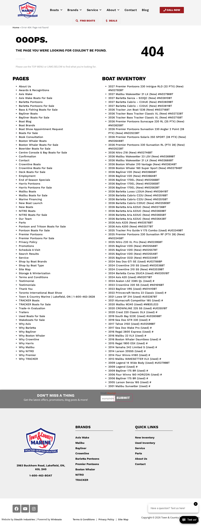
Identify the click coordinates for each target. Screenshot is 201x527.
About (111, 10)
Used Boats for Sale (32, 316)
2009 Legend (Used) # (123, 366)
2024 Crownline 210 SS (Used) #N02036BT (136, 265)
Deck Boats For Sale (32, 172)
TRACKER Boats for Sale (35, 304)
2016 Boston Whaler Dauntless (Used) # (134, 339)
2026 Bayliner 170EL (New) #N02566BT (134, 179)
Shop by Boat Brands (33, 261)
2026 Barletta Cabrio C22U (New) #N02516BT (138, 195)
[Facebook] (16, 509)
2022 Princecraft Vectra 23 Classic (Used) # (137, 292)
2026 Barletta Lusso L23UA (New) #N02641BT (138, 191)
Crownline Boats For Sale (35, 168)
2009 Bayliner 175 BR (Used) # (128, 370)
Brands (72, 10)
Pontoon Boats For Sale (34, 230)
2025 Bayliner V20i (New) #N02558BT (133, 245)
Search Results (29, 253)
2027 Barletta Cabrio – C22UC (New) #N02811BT (140, 105)
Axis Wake (25, 94)
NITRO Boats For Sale (33, 214)
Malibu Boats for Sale (33, 195)
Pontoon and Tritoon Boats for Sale (42, 226)
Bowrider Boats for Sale (34, 148)
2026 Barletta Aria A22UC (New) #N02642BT (137, 218)
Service (92, 10)
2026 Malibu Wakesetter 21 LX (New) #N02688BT (141, 160)
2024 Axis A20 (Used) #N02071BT (130, 277)
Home (16, 27)
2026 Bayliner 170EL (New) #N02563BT (134, 187)
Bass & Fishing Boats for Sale (38, 109)
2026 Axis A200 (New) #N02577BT (130, 226)
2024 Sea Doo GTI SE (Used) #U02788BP (135, 261)
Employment (27, 175)
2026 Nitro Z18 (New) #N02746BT (130, 152)
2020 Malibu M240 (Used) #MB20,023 (133, 304)
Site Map (25, 269)
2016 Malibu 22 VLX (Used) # (127, 335)
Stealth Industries (24, 519)
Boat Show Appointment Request (41, 129)
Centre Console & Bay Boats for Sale (43, 152)
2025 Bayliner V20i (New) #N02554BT (133, 253)
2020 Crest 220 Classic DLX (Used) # (132, 312)
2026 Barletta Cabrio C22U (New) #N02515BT (138, 199)
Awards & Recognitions (34, 90)
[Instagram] (34, 509)
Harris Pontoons (29, 183)
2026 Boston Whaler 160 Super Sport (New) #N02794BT (145, 168)
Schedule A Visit (29, 249)
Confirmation (27, 156)
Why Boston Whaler (32, 335)
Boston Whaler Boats (33, 140)
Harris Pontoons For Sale (35, 187)
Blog (145, 10)
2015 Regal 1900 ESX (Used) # (128, 343)
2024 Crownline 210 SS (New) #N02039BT (136, 269)
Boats (54, 10)
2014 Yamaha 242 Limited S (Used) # (132, 347)
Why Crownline (29, 339)
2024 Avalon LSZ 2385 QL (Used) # (131, 281)
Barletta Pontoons (31, 101)
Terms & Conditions (84, 519)
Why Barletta (27, 327)
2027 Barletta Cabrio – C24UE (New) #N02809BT (140, 101)
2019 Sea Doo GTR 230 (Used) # (129, 319)
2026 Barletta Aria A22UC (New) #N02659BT (137, 210)
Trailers (24, 312)
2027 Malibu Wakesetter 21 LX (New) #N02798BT (140, 94)
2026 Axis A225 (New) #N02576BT (130, 222)
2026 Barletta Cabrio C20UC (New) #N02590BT (139, 203)
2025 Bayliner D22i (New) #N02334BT (133, 257)
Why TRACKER (28, 358)
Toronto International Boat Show (40, 292)
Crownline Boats (30, 164)
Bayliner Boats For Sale (34, 117)
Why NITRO (26, 351)
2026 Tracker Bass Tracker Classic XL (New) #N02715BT (145, 117)
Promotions (26, 245)
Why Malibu (27, 347)
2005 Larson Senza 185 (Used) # (129, 382)
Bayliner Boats (28, 113)
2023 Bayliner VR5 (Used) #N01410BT (132, 288)
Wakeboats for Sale (32, 319)
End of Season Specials (34, 179)
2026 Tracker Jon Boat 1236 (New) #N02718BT (139, 109)
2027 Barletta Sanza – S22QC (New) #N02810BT (140, 98)
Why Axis (25, 323)
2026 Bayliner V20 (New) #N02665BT (132, 172)
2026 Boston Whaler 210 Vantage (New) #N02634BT (142, 164)
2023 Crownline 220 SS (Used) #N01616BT (136, 284)
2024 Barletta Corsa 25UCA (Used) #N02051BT (138, 273)
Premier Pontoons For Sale (36, 238)
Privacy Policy (28, 242)
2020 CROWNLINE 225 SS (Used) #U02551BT (137, 308)
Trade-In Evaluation (32, 308)
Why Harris (26, 343)
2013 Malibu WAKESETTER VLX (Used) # (134, 358)
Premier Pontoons (31, 234)
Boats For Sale (28, 133)
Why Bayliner (27, 331)
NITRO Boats (27, 210)
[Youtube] (25, 509)
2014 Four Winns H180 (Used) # (129, 355)
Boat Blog (25, 121)
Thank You (26, 288)
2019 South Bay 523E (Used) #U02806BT (135, 316)
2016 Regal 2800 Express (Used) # (130, 331)
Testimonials (27, 284)
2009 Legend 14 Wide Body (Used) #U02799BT (139, 362)
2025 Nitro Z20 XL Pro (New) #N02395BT (135, 242)
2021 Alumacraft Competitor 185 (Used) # (135, 300)
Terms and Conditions (33, 277)
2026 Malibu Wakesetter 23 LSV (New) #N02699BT (141, 156)
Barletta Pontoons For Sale (36, 105)
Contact (131, 10)
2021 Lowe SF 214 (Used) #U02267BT (132, 296)
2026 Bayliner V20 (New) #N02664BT (132, 175)
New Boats (26, 207)
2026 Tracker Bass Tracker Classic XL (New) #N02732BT (145, 113)
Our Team (25, 218)
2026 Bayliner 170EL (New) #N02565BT (134, 183)
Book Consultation (31, 137)
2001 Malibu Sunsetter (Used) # (129, 386)
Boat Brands (27, 125)
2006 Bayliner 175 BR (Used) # (128, 378)
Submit (123, 398)
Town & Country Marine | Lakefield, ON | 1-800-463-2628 (57, 296)
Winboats (56, 519)
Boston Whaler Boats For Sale (38, 144)
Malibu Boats (27, 191)
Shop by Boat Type (31, 265)
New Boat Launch (31, 203)
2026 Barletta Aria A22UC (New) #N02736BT (137, 207)
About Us (25, 86)
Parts (22, 222)
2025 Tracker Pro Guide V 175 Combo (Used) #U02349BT (145, 230)
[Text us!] (189, 520)
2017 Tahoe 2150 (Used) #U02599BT (131, 323)
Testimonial (26, 281)
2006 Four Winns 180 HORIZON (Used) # (135, 374)
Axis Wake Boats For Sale (35, 98)
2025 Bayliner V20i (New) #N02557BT (133, 249)
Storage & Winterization (34, 273)
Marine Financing (30, 199)
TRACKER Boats (29, 300)
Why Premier (27, 355)
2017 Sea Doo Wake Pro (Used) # (130, 327)
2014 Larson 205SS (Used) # (127, 351)
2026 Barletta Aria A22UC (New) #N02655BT (137, 214)
